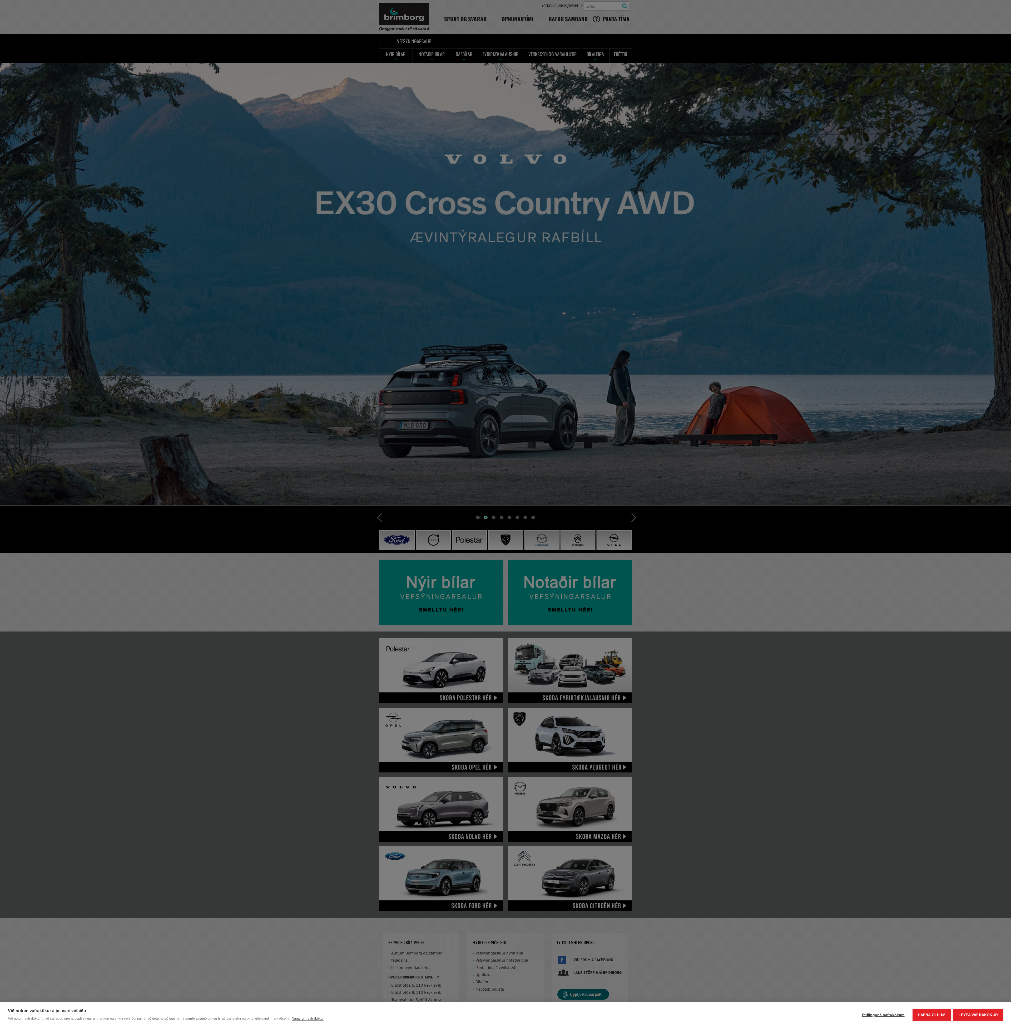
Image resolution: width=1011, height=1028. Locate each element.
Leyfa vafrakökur (978, 1015)
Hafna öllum (931, 1015)
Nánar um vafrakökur (308, 1018)
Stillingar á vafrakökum (883, 1015)
